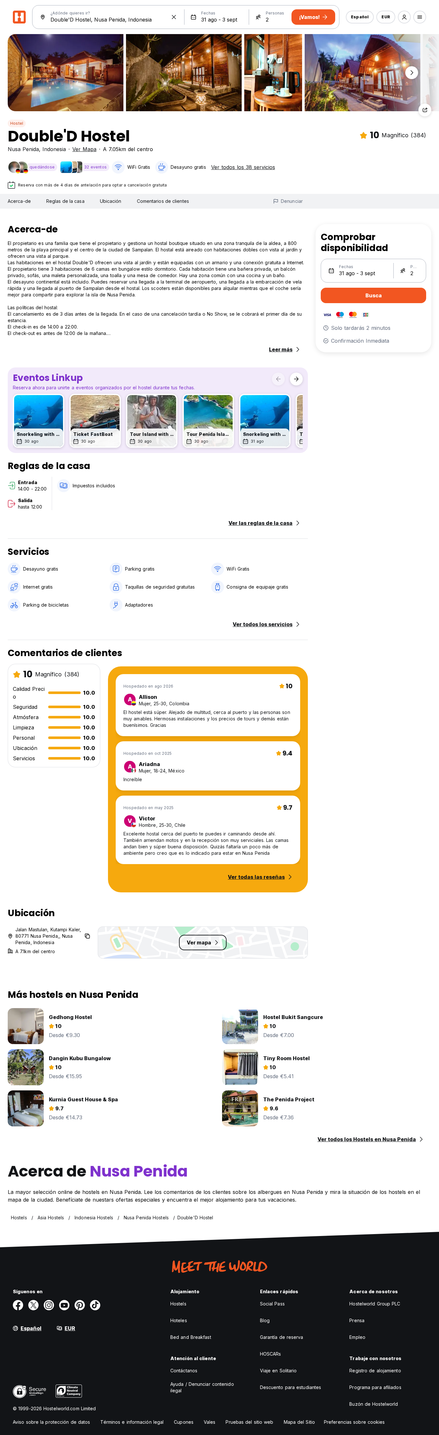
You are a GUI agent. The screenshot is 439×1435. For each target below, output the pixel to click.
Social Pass (272, 1303)
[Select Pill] (404, 17)
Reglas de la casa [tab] (65, 201)
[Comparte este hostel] (424, 110)
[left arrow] (278, 379)
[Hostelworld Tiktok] (95, 1305)
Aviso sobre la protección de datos (51, 1422)
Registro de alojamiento (375, 1370)
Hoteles (178, 1320)
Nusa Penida (23, 149)
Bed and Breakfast (190, 1337)
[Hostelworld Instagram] (49, 1305)
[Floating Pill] (411, 72)
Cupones (183, 1422)
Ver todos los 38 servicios (243, 167)
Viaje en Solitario (278, 1370)
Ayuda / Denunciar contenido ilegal (202, 1387)
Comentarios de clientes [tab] (163, 201)
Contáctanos (183, 1370)
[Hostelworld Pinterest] (80, 1305)
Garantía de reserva (281, 1337)
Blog (265, 1320)
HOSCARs (270, 1354)
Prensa (356, 1320)
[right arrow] (296, 379)
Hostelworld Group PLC (374, 1303)
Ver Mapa (84, 149)
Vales (210, 1422)
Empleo (357, 1337)
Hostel (16, 123)
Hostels (178, 1303)
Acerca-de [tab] (19, 201)
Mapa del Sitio (299, 1422)
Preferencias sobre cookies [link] (354, 1422)
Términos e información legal (132, 1422)
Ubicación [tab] (110, 201)
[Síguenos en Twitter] (33, 1305)
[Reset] (174, 17)
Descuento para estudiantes (290, 1387)
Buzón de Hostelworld (373, 1404)
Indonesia (54, 149)
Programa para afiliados (375, 1387)
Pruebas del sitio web (249, 1422)
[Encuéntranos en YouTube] (64, 1305)
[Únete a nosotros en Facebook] (18, 1305)
